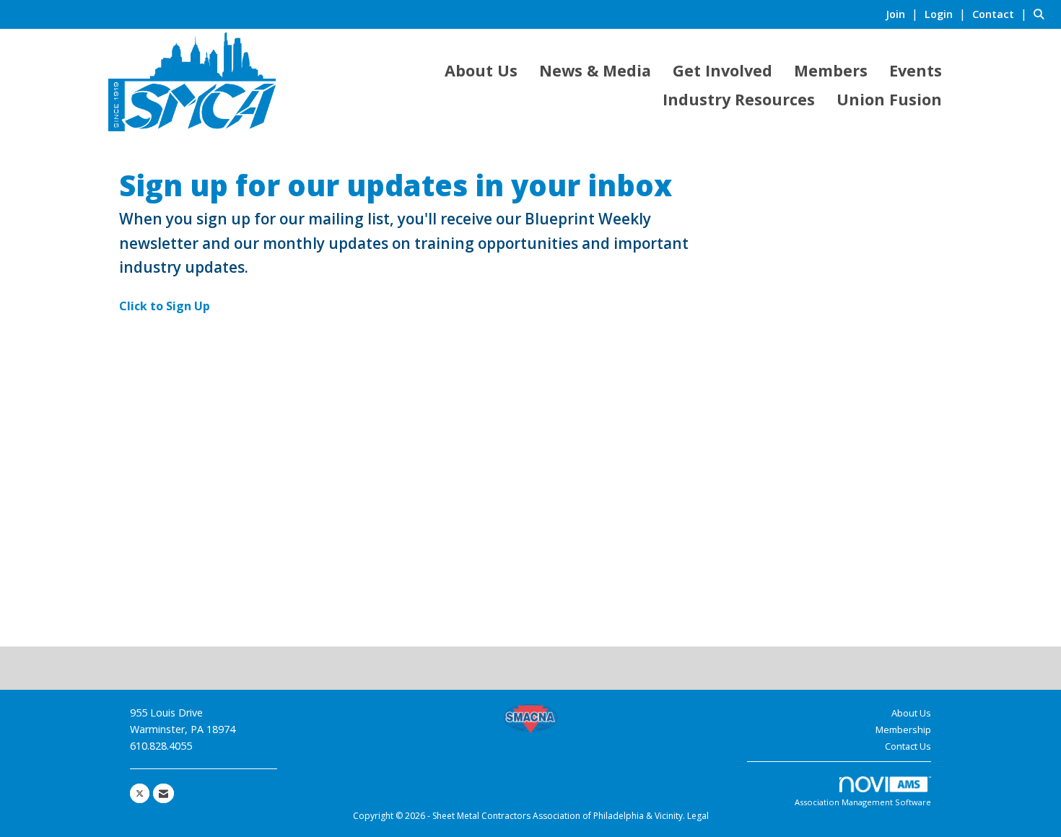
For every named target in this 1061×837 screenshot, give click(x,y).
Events (915, 70)
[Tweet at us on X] (139, 793)
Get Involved (722, 70)
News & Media (595, 70)
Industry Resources (739, 99)
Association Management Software (863, 802)
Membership (903, 729)
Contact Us (908, 746)
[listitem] (904, 14)
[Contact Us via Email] (163, 793)
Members (831, 70)
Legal (698, 816)
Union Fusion (889, 99)
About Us (481, 70)
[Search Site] (1042, 14)
